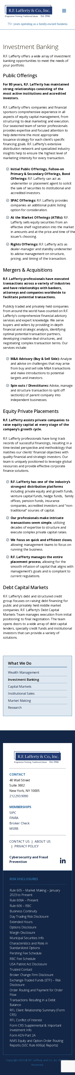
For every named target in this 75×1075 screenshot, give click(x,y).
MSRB (13, 828)
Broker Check (19, 823)
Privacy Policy (26, 846)
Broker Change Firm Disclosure (31, 975)
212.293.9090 (18, 796)
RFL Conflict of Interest (26, 1020)
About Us (43, 841)
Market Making (19, 700)
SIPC (12, 813)
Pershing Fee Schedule (26, 953)
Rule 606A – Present (24, 900)
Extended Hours (21, 922)
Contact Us (19, 841)
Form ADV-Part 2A (23, 1035)
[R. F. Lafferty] (30, 10)
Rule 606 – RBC (20, 906)
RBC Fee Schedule (23, 959)
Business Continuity (23, 911)
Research (15, 707)
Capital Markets (19, 686)
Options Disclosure (23, 927)
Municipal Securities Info (27, 938)
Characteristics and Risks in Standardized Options (29, 945)
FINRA (13, 818)
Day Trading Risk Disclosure (29, 916)
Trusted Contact (21, 969)
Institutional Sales (21, 693)
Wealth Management (23, 672)
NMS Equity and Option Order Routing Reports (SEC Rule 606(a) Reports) (36, 1042)
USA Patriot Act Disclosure (28, 964)
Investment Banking (23, 679)
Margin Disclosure (22, 932)
